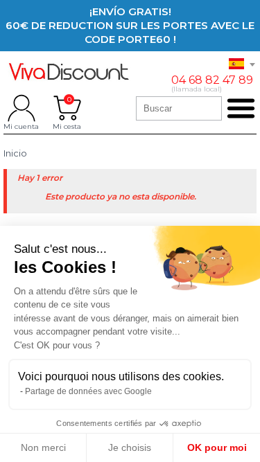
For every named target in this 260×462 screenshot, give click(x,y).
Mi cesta (67, 108)
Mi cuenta (21, 108)
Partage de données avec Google (88, 391)
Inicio (15, 153)
